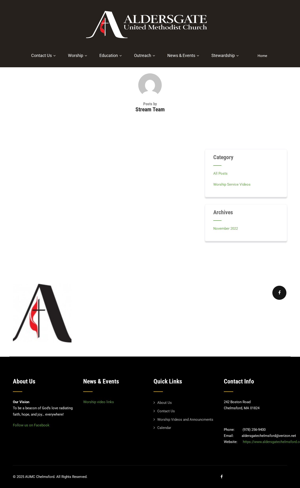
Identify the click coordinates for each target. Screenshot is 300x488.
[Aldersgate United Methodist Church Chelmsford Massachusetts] (148, 41)
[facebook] (279, 293)
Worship (75, 55)
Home (262, 56)
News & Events (181, 55)
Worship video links (98, 402)
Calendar (164, 428)
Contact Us (41, 55)
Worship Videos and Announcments (185, 419)
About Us (164, 403)
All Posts (220, 173)
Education (108, 55)
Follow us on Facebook (31, 425)
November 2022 (225, 228)
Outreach (142, 55)
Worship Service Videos (232, 184)
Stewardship (223, 55)
